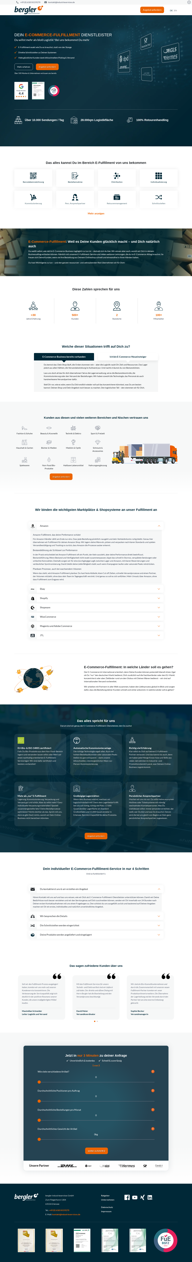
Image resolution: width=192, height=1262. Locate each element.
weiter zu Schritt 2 (96, 1151)
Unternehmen (107, 1199)
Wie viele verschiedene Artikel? (95, 1071)
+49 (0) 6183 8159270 (30, 2)
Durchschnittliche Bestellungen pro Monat (95, 1109)
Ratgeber (105, 1195)
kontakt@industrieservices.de (61, 2)
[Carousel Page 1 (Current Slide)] (94, 1021)
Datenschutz (107, 1207)
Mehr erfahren (23, 67)
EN (175, 10)
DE (171, 10)
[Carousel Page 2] (97, 1021)
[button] (96, 526)
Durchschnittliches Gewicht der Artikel (95, 1128)
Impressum (106, 1211)
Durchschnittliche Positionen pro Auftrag (95, 1090)
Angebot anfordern (152, 10)
